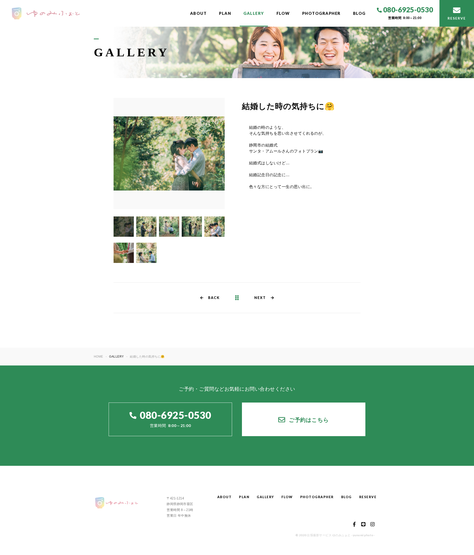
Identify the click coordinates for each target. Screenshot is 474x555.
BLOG (359, 13)
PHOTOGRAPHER (321, 13)
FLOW (283, 13)
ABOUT (198, 13)
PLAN (225, 13)
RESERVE (368, 497)
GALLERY (253, 13)
